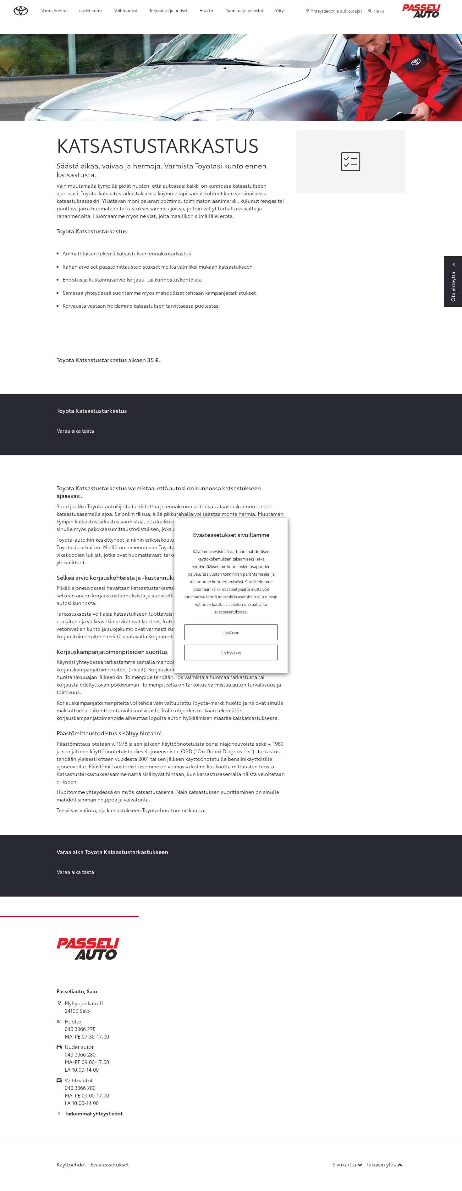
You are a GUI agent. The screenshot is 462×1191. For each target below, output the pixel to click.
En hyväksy (231, 652)
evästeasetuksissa (230, 611)
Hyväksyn (231, 632)
